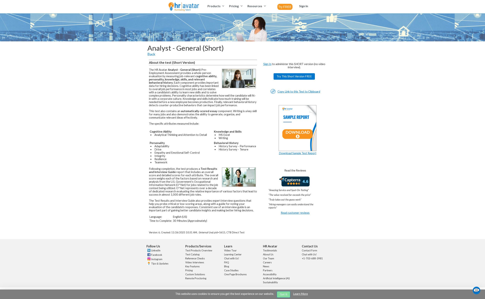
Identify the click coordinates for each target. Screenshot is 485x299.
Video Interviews (194, 262)
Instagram (156, 259)
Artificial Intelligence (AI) (276, 278)
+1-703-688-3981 (312, 258)
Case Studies (231, 270)
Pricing (189, 270)
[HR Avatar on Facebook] (148, 255)
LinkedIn (155, 250)
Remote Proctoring (195, 278)
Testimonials (270, 250)
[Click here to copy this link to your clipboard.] (273, 92)
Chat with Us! (231, 258)
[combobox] (285, 7)
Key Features (192, 266)
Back (151, 54)
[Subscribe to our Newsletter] (148, 263)
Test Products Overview (198, 250)
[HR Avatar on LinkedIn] (148, 250)
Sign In (267, 64)
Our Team (268, 258)
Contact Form (309, 250)
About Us (268, 254)
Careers (267, 262)
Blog (226, 266)
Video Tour (230, 250)
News (266, 266)
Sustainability (270, 282)
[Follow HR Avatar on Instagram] (148, 259)
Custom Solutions (195, 274)
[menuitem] (215, 6)
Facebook (156, 254)
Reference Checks (195, 258)
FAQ (226, 262)
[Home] (183, 7)
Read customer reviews (295, 212)
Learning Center (233, 254)
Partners (267, 270)
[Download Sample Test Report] (298, 150)
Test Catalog (192, 254)
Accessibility (270, 274)
